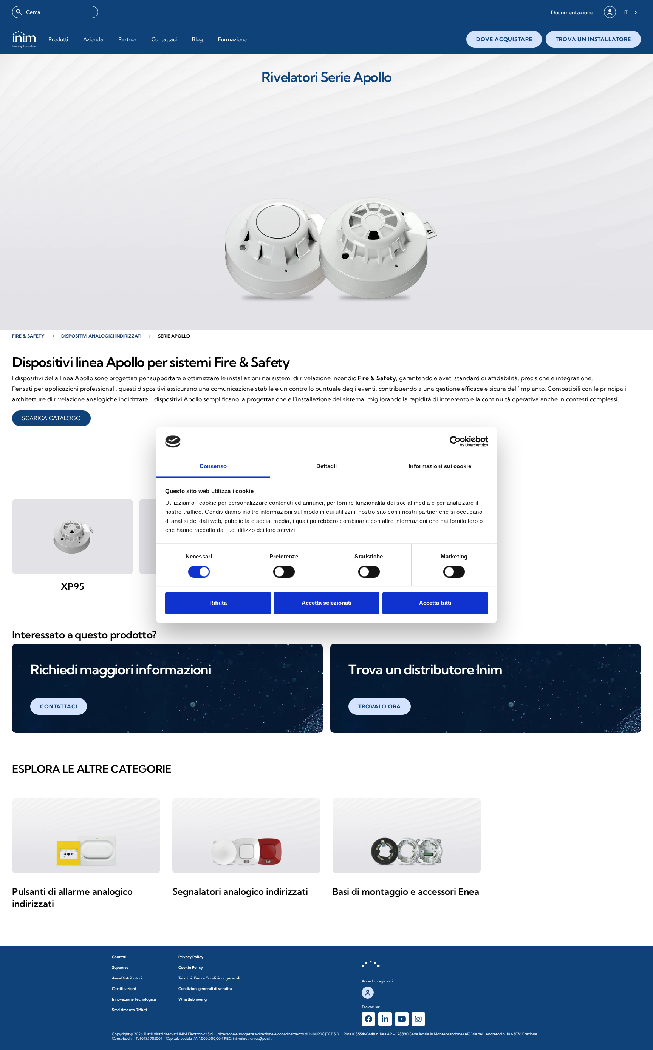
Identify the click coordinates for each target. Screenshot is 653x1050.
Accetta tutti (435, 603)
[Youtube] (402, 1019)
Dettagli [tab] (326, 466)
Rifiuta (218, 603)
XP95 (72, 586)
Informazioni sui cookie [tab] (440, 466)
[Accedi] (610, 12)
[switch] (284, 572)
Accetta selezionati (326, 603)
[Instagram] (418, 1019)
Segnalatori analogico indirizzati (240, 891)
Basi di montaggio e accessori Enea (406, 891)
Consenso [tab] (213, 466)
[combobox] (55, 12)
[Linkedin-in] (385, 1019)
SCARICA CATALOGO (51, 418)
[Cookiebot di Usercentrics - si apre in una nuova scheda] (455, 441)
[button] (572, 12)
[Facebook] (368, 1019)
